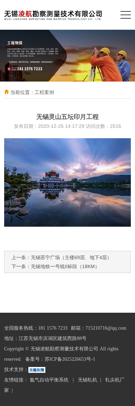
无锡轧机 (87, 380)
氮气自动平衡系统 (50, 380)
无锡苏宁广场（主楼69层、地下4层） (71, 257)
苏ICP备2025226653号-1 (70, 359)
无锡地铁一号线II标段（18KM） (65, 266)
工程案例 (44, 92)
